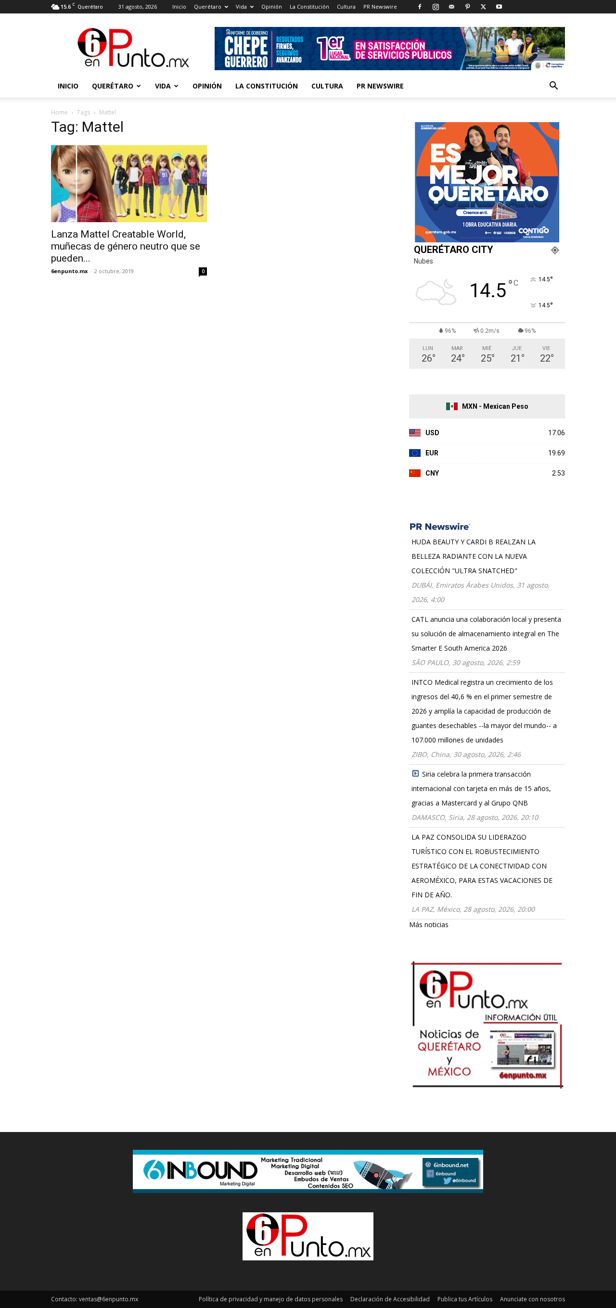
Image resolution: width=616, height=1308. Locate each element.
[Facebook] (419, 6)
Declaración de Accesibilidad (390, 1299)
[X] (483, 6)
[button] (553, 86)
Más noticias (429, 924)
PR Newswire (380, 6)
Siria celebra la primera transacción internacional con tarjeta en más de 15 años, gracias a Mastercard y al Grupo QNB (481, 788)
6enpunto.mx (69, 271)
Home (59, 112)
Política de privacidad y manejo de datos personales (271, 1299)
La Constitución (309, 6)
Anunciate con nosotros (532, 1299)
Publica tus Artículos (464, 1299)
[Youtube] (499, 6)
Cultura (346, 6)
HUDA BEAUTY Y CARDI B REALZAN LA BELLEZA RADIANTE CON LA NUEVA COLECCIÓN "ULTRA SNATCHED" (473, 556)
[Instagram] (435, 6)
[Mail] (451, 6)
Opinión (271, 6)
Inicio (179, 6)
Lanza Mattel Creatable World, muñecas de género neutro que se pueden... (125, 246)
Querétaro (207, 6)
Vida (241, 6)
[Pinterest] (467, 6)
